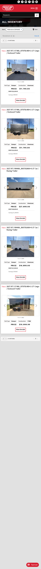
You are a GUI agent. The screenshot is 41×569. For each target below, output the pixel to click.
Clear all (36, 36)
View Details (20, 100)
